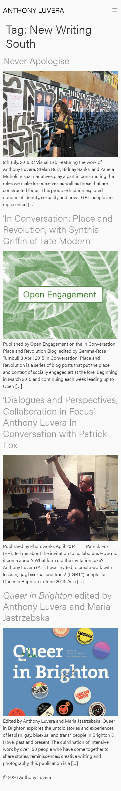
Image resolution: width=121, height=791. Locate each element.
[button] (114, 10)
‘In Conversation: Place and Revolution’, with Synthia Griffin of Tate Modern (58, 229)
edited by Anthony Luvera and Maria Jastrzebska (57, 606)
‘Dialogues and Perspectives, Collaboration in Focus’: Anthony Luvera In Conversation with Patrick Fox (60, 422)
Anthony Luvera (33, 10)
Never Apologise (36, 60)
